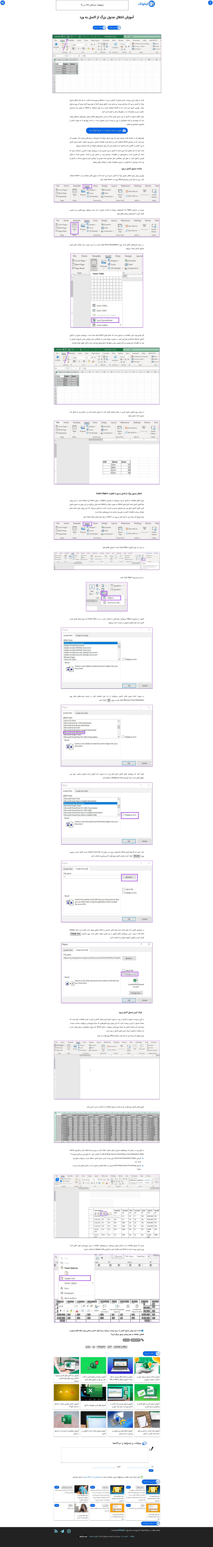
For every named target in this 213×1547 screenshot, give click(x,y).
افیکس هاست (93, 1536)
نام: (152, 1466)
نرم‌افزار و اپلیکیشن (120, 1346)
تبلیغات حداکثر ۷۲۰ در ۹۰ (92, 5)
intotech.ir (121, 1530)
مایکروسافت (101, 1346)
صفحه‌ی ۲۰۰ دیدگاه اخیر (92, 1477)
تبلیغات (132, 1536)
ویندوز (88, 1346)
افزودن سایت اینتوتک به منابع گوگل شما (105, 130)
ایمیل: (118, 1466)
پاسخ (128, 1487)
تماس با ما (124, 1536)
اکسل (109, 1346)
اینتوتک (143, 4)
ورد (94, 1346)
